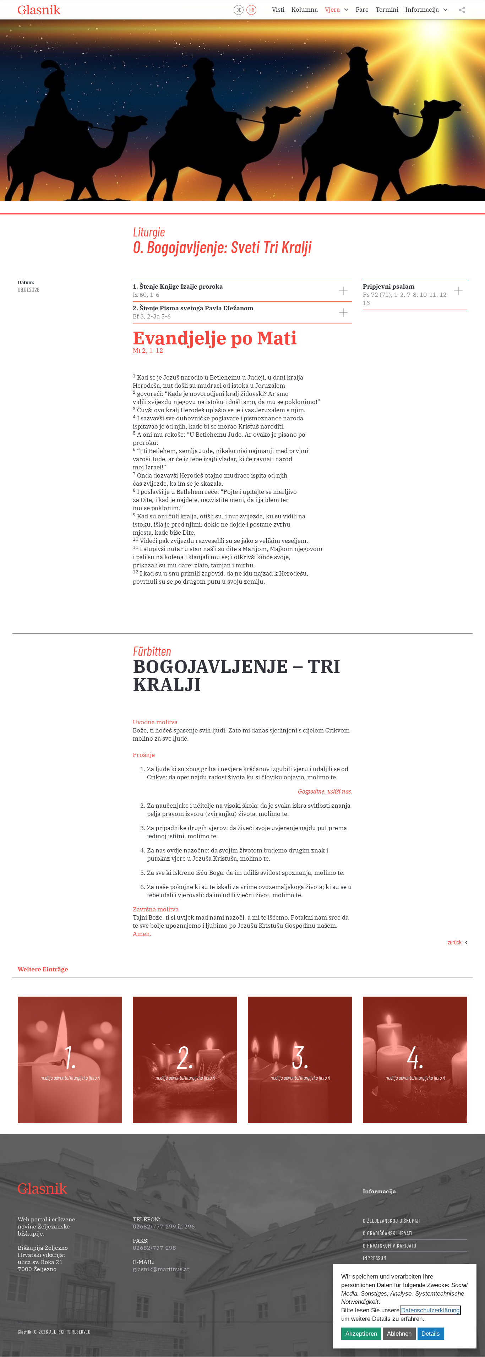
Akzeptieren (361, 1333)
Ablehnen (399, 1333)
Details (430, 1333)
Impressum (375, 1258)
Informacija (379, 1191)
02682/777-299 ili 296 (164, 1226)
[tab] (242, 290)
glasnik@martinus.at (161, 1268)
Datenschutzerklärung (430, 1310)
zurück (455, 941)
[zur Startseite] (39, 10)
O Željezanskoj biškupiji (391, 1220)
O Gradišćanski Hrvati (388, 1233)
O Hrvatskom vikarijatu (389, 1245)
